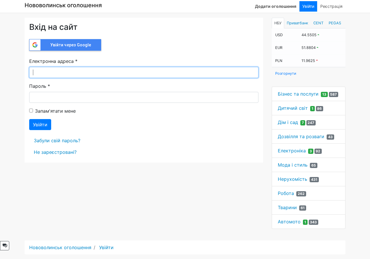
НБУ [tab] (278, 23)
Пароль (39, 86)
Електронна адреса (53, 61)
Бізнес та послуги (298, 94)
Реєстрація (331, 6)
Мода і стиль (293, 165)
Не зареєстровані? (55, 152)
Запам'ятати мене (55, 111)
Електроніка (292, 151)
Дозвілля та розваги (301, 136)
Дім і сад (288, 122)
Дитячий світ (293, 108)
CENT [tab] (318, 23)
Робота (286, 193)
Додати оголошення (275, 6)
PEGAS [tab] (335, 23)
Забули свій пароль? (57, 140)
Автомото (289, 222)
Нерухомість (292, 179)
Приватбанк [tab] (297, 23)
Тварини (287, 207)
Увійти (308, 6)
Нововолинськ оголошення (63, 5)
